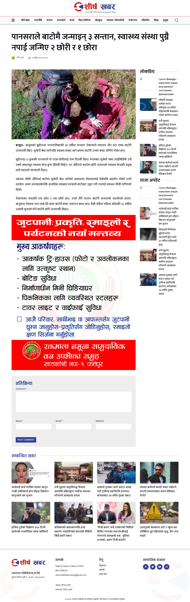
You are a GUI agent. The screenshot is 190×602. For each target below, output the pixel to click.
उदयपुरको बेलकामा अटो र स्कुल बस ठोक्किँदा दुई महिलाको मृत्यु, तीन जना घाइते (159, 531)
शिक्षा (156, 20)
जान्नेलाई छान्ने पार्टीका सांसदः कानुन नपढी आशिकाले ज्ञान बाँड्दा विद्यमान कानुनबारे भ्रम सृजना (168, 216)
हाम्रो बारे (103, 574)
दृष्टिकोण (145, 20)
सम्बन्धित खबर (24, 456)
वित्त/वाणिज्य (85, 20)
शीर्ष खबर (25, 20)
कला (72, 20)
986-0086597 (61, 571)
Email (59, 421)
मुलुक (165, 20)
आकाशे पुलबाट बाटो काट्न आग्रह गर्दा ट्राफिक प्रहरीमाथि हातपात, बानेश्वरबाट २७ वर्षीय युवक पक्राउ (168, 284)
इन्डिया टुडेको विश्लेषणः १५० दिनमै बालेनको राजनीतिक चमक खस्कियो (168, 151)
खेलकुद (98, 20)
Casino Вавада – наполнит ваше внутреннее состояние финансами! (168, 86)
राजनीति (38, 20)
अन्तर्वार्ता (61, 20)
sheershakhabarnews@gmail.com (70, 575)
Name (19, 421)
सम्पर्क (102, 570)
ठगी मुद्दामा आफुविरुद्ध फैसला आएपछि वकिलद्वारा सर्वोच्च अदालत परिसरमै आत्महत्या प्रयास (168, 130)
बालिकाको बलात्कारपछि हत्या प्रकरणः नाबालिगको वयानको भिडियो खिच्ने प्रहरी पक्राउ (73, 531)
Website (100, 421)
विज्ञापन (102, 566)
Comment (21, 389)
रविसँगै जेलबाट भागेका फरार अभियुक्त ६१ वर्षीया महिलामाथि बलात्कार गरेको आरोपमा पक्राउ (168, 107)
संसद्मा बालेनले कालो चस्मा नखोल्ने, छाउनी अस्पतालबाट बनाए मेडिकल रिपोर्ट (168, 168)
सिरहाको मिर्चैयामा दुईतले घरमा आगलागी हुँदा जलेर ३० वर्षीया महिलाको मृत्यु (168, 237)
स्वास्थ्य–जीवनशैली (115, 20)
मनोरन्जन (133, 20)
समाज (49, 20)
